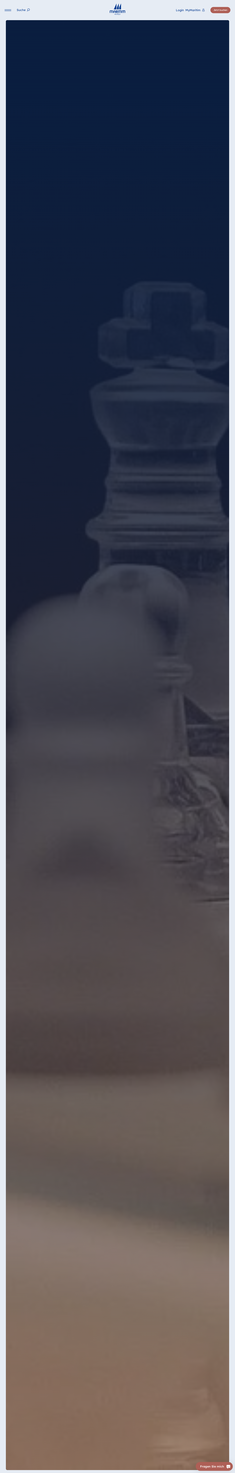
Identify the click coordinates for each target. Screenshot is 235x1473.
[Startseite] (117, 9)
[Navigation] (8, 10)
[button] (188, 1463)
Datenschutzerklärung (118, 1467)
